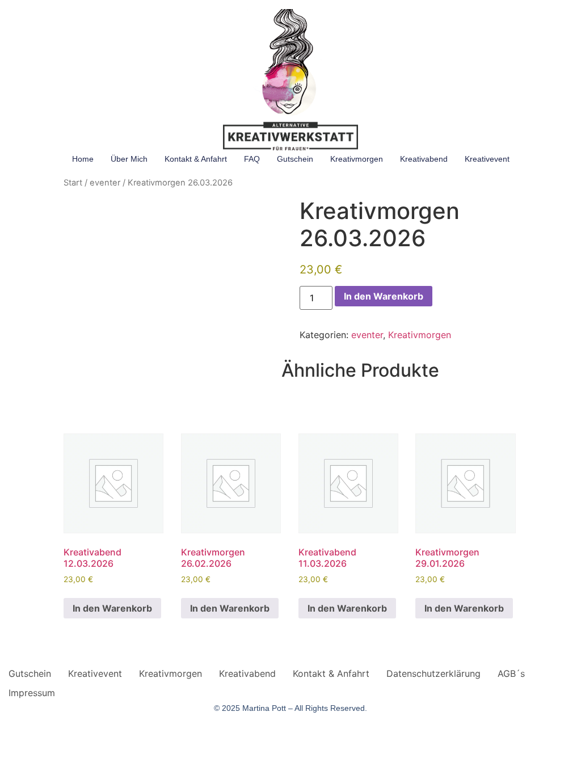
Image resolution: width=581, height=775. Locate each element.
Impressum (32, 692)
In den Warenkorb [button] (112, 608)
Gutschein (295, 158)
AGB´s (511, 673)
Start (73, 183)
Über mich (129, 158)
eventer (105, 183)
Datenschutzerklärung (433, 673)
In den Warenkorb (383, 296)
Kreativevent (487, 158)
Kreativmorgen (356, 158)
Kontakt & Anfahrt (196, 158)
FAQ (252, 158)
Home (83, 158)
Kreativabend (424, 158)
